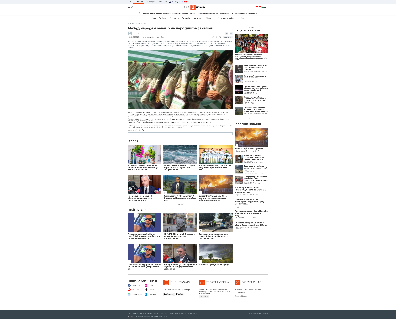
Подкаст (253, 13)
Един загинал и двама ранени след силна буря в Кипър (255, 168)
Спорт (159, 13)
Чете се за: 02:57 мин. (251, 183)
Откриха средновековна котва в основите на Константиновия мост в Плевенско (256, 109)
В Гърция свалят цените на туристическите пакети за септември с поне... (143, 167)
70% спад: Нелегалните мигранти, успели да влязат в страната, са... (250, 189)
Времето (167, 13)
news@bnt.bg (242, 296)
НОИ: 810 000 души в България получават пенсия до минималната (179, 236)
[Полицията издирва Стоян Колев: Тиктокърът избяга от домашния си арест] (144, 222)
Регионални (174, 18)
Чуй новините (241, 13)
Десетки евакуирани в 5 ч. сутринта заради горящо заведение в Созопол (213, 198)
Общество (210, 18)
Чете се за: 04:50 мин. (252, 194)
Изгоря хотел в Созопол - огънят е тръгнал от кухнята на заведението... (251, 149)
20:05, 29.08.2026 (240, 206)
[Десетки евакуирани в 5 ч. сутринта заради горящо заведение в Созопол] (216, 184)
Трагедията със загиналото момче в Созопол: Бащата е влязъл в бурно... (214, 236)
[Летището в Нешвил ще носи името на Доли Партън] (239, 69)
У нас (154, 18)
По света (163, 18)
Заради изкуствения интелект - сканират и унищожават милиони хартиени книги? (255, 99)
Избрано (261, 162)
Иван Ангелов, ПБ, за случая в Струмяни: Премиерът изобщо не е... (179, 198)
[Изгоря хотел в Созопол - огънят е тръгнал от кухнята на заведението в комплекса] (251, 137)
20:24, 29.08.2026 (240, 194)
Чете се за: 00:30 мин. (252, 227)
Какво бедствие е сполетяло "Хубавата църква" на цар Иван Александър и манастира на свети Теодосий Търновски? (256, 157)
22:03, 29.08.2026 (249, 172)
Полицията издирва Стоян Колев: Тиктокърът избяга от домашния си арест (144, 236)
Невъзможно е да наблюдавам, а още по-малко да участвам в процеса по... (180, 267)
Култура (138, 23)
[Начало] (140, 13)
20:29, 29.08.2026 (249, 161)
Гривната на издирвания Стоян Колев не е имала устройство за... (144, 267)
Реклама (180, 204)
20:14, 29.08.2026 (249, 182)
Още (242, 18)
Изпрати (204, 296)
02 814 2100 (241, 292)
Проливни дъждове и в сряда (214, 265)
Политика (186, 18)
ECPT (166, 313)
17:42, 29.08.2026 (240, 218)
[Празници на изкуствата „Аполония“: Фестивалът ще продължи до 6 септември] (239, 89)
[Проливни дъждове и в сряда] (216, 253)
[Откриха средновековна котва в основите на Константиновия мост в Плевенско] (239, 111)
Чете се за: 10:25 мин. (251, 162)
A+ (227, 33)
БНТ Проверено (222, 13)
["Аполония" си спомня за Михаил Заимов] (239, 79)
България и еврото (180, 13)
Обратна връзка (152, 313)
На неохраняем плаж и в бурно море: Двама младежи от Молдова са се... (179, 167)
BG (265, 7)
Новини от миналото (206, 13)
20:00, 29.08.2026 (240, 152)
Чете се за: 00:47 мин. (251, 173)
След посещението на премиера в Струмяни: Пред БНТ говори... (249, 201)
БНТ (129, 2)
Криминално (197, 18)
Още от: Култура (248, 30)
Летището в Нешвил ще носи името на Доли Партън (255, 67)
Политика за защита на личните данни (183, 313)
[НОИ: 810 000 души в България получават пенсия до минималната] (180, 222)
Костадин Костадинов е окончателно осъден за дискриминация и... (141, 198)
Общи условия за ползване (137, 313)
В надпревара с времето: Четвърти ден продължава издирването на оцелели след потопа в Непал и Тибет (256, 179)
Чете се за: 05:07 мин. (252, 218)
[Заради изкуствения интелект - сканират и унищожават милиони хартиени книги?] (239, 100)
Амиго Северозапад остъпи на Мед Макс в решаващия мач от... (215, 167)
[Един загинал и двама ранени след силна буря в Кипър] (239, 169)
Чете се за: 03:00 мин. (252, 152)
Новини (146, 13)
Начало (131, 23)
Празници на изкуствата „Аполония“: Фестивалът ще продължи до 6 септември (256, 88)
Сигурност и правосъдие (227, 18)
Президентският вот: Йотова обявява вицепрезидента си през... (251, 213)
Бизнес (192, 13)
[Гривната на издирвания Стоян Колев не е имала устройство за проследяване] (144, 253)
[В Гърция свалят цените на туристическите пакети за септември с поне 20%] (144, 154)
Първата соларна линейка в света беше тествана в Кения (251, 224)
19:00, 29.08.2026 (240, 227)
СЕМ (161, 313)
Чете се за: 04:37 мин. (252, 206)
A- (231, 33)
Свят (152, 13)
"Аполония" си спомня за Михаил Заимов (255, 77)
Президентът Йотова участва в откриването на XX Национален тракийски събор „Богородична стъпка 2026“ (251, 57)
